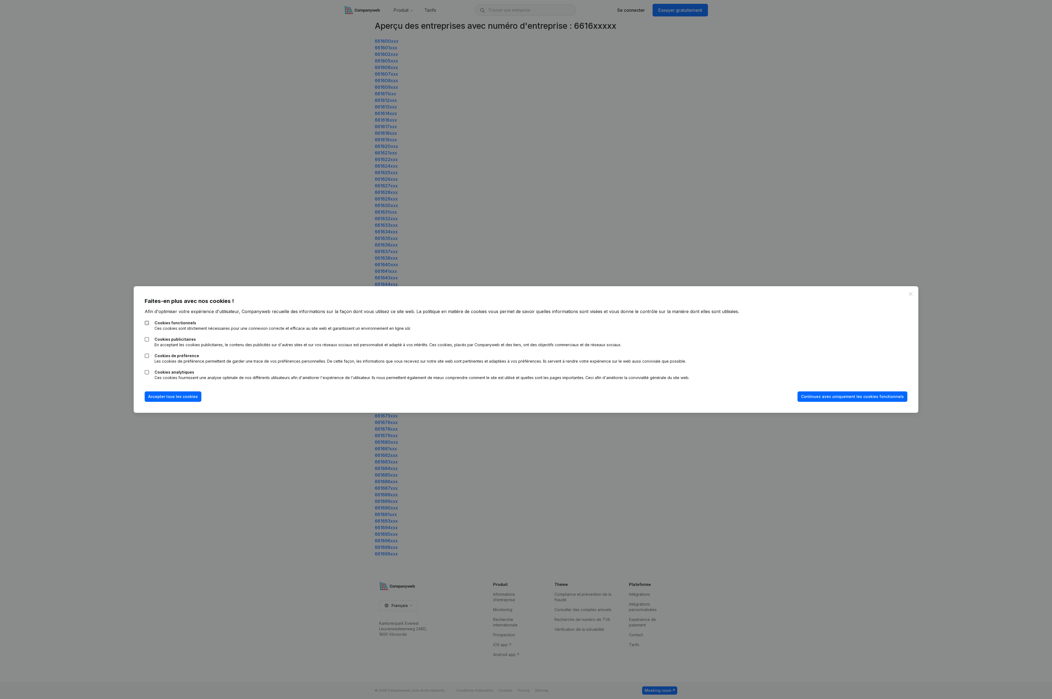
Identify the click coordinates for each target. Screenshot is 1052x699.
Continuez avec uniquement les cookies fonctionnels (852, 396)
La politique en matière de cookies (451, 311)
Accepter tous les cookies (173, 396)
